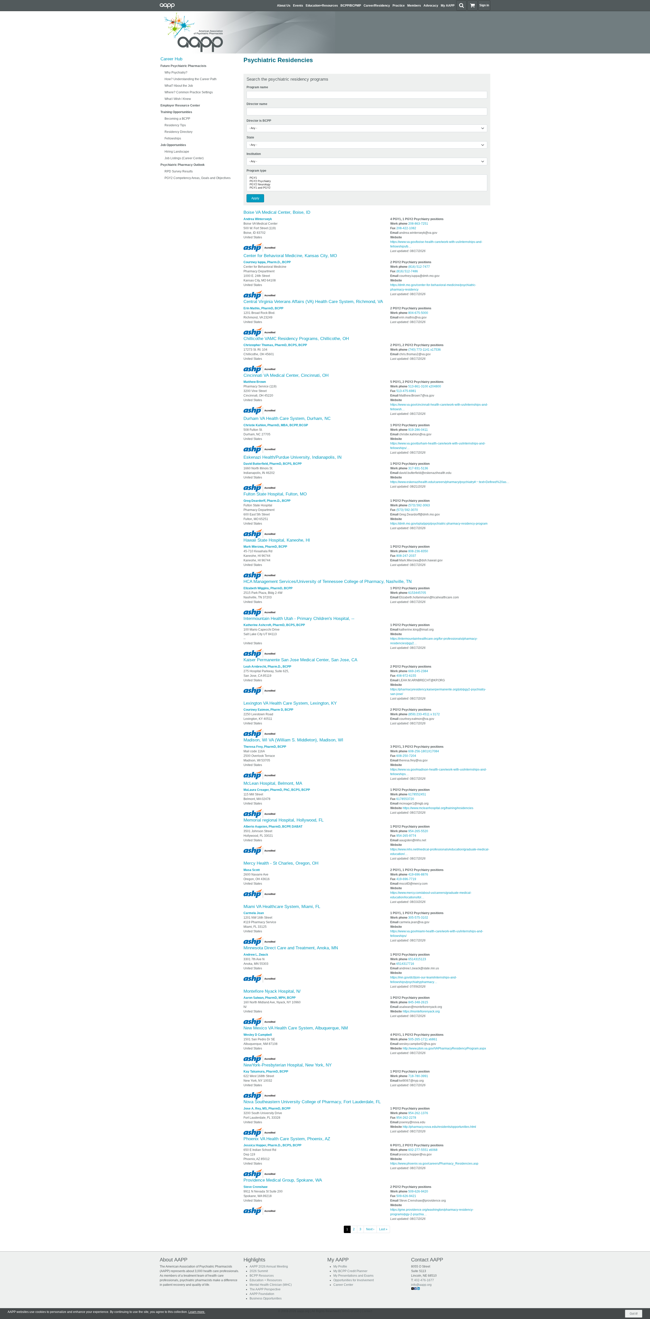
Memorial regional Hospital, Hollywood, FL (283, 820)
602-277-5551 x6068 (422, 1150)
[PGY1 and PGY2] (367, 187)
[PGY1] (367, 178)
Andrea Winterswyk (257, 219)
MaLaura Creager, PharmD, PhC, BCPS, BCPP (276, 790)
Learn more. (196, 1312)
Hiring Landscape (177, 151)
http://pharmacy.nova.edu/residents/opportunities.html (439, 1127)
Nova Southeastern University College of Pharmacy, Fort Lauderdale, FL (312, 1101)
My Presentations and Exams (353, 1275)
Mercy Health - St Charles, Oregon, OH (280, 863)
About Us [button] (283, 5)
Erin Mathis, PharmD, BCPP (263, 308)
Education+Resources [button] (322, 5)
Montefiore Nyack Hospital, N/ (272, 991)
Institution (254, 154)
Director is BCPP (259, 120)
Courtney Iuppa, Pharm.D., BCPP (267, 262)
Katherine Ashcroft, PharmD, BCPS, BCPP (274, 625)
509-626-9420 (418, 1191)
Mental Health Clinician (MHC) (271, 1285)
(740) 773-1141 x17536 (424, 349)
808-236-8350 (418, 551)
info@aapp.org (421, 1285)
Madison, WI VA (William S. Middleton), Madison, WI (293, 740)
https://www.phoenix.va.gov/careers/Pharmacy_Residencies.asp (434, 1163)
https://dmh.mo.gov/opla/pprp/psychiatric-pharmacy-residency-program (439, 523)
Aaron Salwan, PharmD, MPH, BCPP (269, 998)
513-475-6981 (406, 391)
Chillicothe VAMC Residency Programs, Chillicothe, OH (296, 338)
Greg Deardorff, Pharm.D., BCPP (266, 501)
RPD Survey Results (179, 171)
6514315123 (417, 959)
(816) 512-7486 (407, 271)
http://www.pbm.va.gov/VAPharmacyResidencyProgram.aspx (444, 1048)
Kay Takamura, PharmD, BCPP (265, 1071)
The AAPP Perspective (265, 1289)
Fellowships (173, 138)
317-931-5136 (418, 468)
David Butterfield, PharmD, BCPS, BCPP (272, 464)
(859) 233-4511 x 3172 (424, 714)
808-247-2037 (406, 556)
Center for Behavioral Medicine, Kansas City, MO (290, 255)
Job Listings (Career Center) (184, 158)
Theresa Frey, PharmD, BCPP (264, 746)
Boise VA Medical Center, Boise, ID (276, 212)
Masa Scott (251, 870)
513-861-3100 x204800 (424, 386)
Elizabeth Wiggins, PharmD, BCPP (267, 588)
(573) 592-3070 (407, 510)
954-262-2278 (406, 1117)
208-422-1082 (406, 228)
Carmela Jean (253, 913)
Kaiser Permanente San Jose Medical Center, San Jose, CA (300, 659)
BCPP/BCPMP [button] (350, 5)
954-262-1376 (418, 1113)
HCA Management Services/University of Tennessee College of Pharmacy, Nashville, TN (327, 581)
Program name (257, 87)
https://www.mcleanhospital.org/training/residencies (438, 808)
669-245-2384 (418, 671)
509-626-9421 (406, 1196)
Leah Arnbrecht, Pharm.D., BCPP (267, 666)
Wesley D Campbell (257, 1035)
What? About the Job (179, 85)
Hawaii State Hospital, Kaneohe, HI (276, 540)
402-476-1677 (424, 1280)
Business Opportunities (266, 1298)
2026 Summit (259, 1271)
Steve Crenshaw (255, 1187)
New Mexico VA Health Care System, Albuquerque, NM (295, 1028)
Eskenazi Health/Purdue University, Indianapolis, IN (292, 457)
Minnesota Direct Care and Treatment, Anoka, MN (290, 948)
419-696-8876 (418, 874)
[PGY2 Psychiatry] (367, 181)
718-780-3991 (418, 1076)
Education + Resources (266, 1280)
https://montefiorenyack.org (421, 1011)
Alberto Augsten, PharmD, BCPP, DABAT (272, 826)
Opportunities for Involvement (353, 1280)
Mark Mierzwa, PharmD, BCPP (265, 546)
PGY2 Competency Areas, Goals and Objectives (198, 178)
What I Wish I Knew (178, 99)
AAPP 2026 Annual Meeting (269, 1266)
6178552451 (417, 794)
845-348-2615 (418, 1002)
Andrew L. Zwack (255, 954)
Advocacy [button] (431, 5)
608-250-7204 (406, 756)
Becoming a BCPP (177, 118)
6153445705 (417, 593)
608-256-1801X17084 (423, 751)
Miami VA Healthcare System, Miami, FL (281, 906)
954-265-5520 (418, 831)
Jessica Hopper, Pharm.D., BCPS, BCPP (272, 1145)
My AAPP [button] (447, 5)
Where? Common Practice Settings (189, 92)
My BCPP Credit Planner (350, 1271)
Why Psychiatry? (176, 72)
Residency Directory (178, 132)
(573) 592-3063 (419, 505)
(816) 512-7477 (419, 267)
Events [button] (298, 5)
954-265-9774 (406, 835)
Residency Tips (175, 125)
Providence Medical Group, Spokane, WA (282, 1180)
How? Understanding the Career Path (191, 79)
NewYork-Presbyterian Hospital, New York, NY (287, 1065)
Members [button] (414, 5)
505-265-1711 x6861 (422, 1039)
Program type (256, 170)
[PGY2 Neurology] (367, 184)
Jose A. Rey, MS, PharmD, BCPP (266, 1108)
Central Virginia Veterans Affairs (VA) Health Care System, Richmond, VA (313, 301)
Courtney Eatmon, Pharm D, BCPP (268, 709)
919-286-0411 (418, 430)
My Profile (340, 1266)
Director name (257, 104)
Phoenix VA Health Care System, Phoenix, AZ (286, 1138)
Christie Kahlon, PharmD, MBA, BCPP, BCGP (275, 425)
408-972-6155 (406, 676)
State (250, 137)
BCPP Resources (262, 1275)
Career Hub (171, 59)
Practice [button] (399, 5)
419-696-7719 (406, 879)
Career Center (343, 1285)
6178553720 (405, 799)
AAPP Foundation (262, 1294)
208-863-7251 (418, 223)
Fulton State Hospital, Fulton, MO (275, 494)
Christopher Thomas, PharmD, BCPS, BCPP (275, 345)
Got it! (634, 1313)
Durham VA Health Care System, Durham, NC (287, 418)
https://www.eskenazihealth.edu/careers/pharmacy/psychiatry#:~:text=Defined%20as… (449, 482)
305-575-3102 (418, 917)
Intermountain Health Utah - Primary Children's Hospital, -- (298, 618)
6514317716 (405, 964)
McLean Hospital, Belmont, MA (272, 783)
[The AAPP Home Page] (246, 32)
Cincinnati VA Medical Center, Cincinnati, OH (286, 375)
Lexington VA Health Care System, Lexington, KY (290, 703)
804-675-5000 (418, 313)
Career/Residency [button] (377, 5)
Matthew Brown (254, 382)
